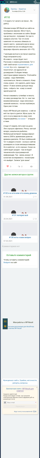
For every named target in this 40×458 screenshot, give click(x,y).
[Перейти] (20, 184)
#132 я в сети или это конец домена (20, 193)
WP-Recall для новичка (25, 390)
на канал (21, 119)
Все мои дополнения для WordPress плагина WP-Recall (21, 327)
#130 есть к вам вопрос (20, 237)
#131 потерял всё (20, 215)
